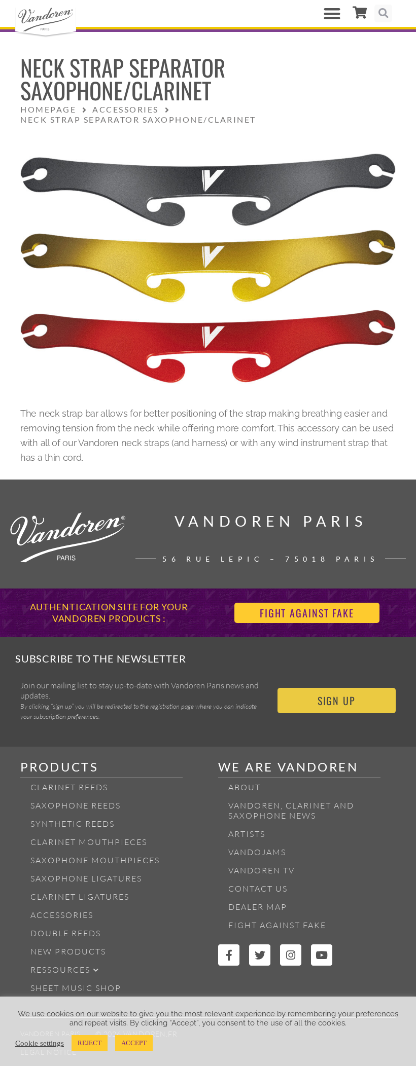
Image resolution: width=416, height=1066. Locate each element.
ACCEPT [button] (134, 1043)
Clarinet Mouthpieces (88, 842)
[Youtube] (321, 955)
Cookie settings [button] (39, 1043)
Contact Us (258, 889)
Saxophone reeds (75, 805)
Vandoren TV (261, 870)
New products (68, 951)
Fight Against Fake (277, 925)
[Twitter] (259, 955)
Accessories (61, 915)
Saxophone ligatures (86, 878)
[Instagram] (290, 955)
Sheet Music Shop (75, 988)
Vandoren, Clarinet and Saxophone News (291, 810)
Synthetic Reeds (72, 824)
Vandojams (257, 852)
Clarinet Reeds (69, 787)
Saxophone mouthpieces (95, 860)
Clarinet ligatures (79, 897)
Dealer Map (257, 907)
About (244, 787)
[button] (332, 13)
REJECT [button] (89, 1043)
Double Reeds (65, 933)
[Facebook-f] (228, 955)
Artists (246, 834)
